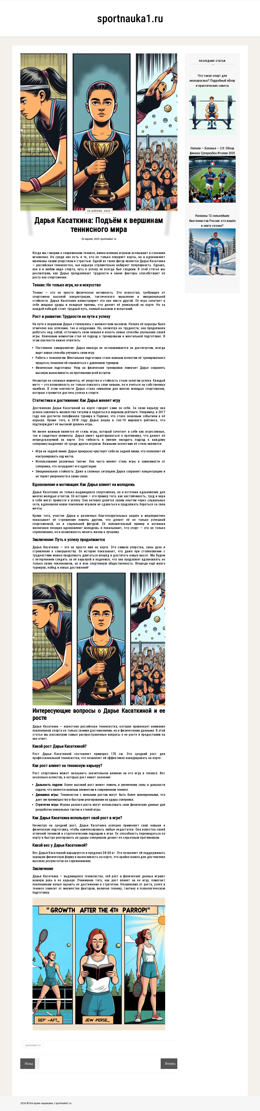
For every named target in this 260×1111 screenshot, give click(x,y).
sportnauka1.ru (130, 18)
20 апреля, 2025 (98, 211)
